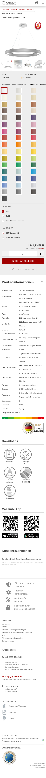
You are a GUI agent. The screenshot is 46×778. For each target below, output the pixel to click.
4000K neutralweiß (13, 238)
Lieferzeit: (5, 78)
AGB (3, 635)
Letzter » (30, 10)
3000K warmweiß (12, 233)
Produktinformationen (18, 282)
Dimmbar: (6, 207)
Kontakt (4, 627)
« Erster (6, 10)
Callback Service (8, 641)
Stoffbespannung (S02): (23, 84)
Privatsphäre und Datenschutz (12, 638)
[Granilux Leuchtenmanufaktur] (8, 3)
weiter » (22, 10)
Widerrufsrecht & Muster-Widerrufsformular (17, 632)
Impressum (6, 624)
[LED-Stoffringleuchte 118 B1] (23, 39)
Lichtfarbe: (8, 228)
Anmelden (13, 565)
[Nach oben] (39, 774)
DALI (8, 216)
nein (7, 211)
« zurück (14, 10)
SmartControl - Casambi (15, 221)
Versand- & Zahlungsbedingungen (14, 630)
